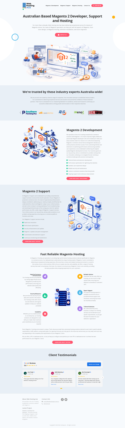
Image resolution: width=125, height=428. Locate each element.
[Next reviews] (102, 377)
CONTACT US (63, 34)
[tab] (61, 388)
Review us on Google (94, 364)
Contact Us (87, 5)
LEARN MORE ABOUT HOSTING (62, 342)
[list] (62, 379)
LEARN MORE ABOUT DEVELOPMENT (78, 178)
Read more (53, 384)
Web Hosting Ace (62, 425)
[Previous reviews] (22, 377)
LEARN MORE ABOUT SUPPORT (33, 241)
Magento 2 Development (52, 5)
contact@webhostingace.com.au (51, 401)
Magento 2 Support (65, 5)
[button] (104, 112)
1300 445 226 (98, 5)
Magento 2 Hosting (77, 5)
